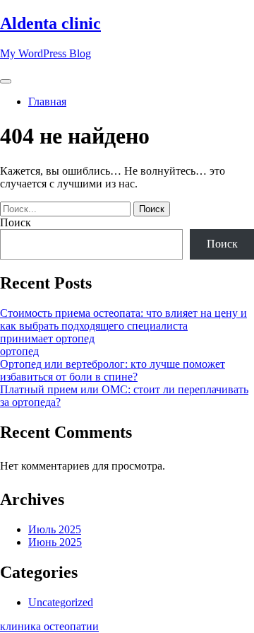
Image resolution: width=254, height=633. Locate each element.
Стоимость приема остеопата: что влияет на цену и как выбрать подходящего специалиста (123, 319)
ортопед (19, 351)
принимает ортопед (47, 338)
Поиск (15, 222)
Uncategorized (60, 602)
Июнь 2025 (55, 542)
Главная (47, 101)
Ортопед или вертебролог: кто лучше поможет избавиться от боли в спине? (112, 370)
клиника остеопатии (49, 626)
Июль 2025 (54, 529)
